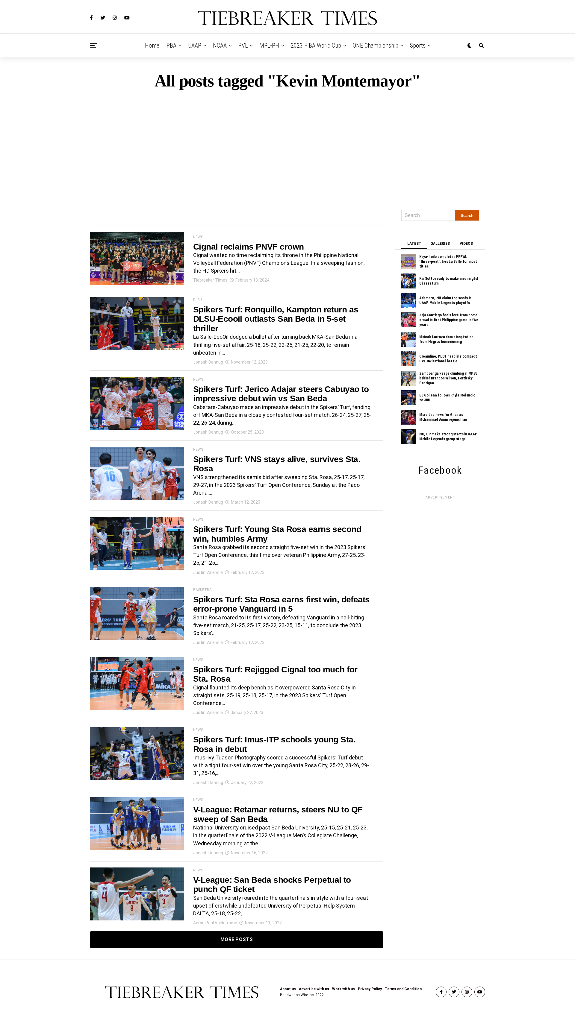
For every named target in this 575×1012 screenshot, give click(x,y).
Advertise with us (314, 989)
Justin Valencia (208, 572)
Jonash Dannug (208, 362)
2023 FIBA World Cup (316, 45)
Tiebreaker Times (210, 280)
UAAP (194, 45)
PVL (243, 45)
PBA (171, 45)
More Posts (236, 939)
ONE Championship (375, 45)
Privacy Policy (370, 989)
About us (288, 989)
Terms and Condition (403, 989)
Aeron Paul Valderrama (215, 922)
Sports (418, 45)
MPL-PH (269, 45)
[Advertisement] (287, 147)
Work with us (343, 989)
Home (152, 45)
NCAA (220, 45)
